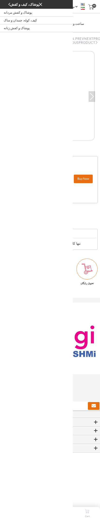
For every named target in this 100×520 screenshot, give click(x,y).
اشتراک (94, 406)
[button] (92, 96)
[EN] (83, 5)
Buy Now (83, 178)
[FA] (83, 8)
